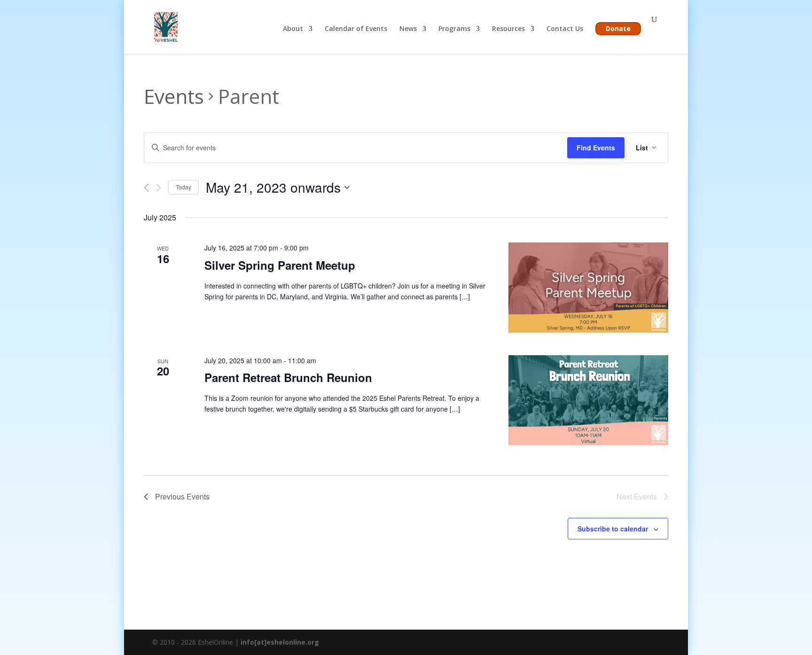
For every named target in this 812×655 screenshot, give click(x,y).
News (408, 29)
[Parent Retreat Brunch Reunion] (588, 400)
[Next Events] (158, 187)
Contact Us (565, 29)
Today (183, 187)
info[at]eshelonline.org (280, 642)
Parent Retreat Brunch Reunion (288, 377)
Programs (454, 29)
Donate (618, 28)
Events (174, 96)
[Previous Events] (146, 187)
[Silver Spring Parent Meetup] (588, 287)
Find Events (596, 147)
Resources (508, 29)
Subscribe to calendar (613, 528)
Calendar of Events (356, 29)
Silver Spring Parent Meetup (279, 265)
